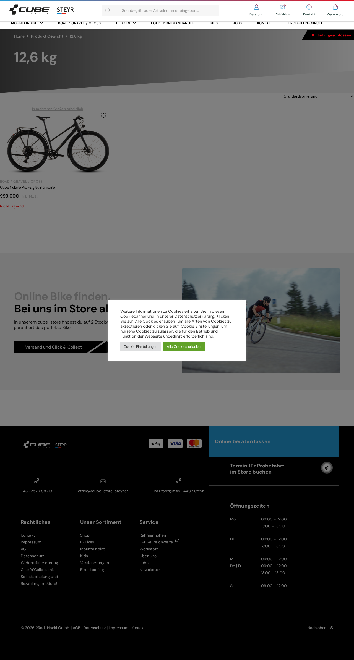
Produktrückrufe (306, 23)
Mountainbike (24, 23)
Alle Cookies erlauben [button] (184, 346)
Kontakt (265, 23)
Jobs (237, 23)
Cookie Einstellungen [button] (140, 346)
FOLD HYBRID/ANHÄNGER (173, 23)
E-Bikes (123, 23)
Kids (214, 23)
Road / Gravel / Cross (79, 23)
